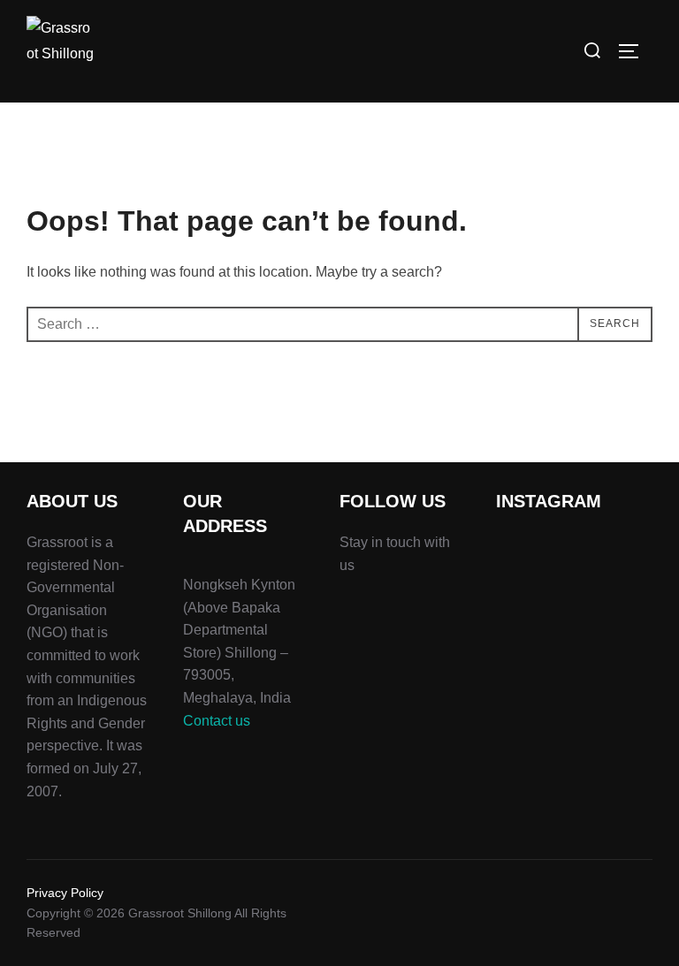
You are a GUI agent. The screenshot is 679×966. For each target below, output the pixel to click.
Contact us (216, 720)
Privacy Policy (65, 893)
